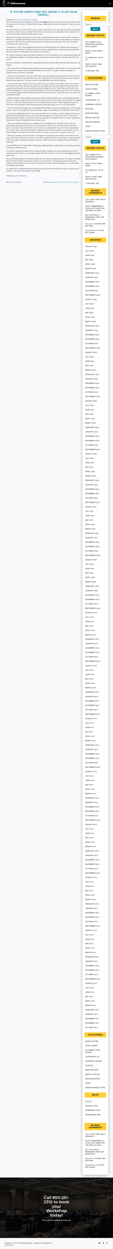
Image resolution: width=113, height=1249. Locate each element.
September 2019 (92, 608)
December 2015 (92, 807)
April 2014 (90, 895)
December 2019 (92, 595)
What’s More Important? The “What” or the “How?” (61, 182)
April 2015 (90, 842)
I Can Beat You (92, 71)
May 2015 (89, 838)
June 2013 (89, 939)
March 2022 (90, 476)
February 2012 (92, 1010)
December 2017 (92, 701)
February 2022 (92, 480)
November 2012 (92, 970)
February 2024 (92, 374)
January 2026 (91, 277)
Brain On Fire (91, 84)
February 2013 (92, 957)
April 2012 (90, 1001)
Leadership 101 (92, 100)
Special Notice (92, 117)
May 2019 (89, 626)
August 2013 (91, 930)
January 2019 (91, 643)
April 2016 (90, 789)
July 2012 (89, 988)
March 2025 (90, 321)
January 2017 (91, 749)
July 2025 (89, 304)
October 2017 (91, 710)
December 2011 (92, 1018)
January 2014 (91, 908)
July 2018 (89, 670)
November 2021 (92, 493)
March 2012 (90, 1005)
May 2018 (89, 679)
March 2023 (90, 423)
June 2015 (89, 833)
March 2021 (90, 529)
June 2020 (89, 568)
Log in (88, 1101)
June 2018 (89, 674)
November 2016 (92, 758)
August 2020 (91, 560)
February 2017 (92, 745)
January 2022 (91, 485)
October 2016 (91, 763)
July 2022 (89, 458)
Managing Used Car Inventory (94, 218)
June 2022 (89, 463)
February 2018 (92, 692)
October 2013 (91, 921)
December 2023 (92, 383)
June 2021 (89, 515)
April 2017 (90, 736)
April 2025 (90, 317)
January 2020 (91, 590)
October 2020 (91, 551)
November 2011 (92, 1023)
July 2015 (89, 829)
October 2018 (91, 657)
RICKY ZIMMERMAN (93, 206)
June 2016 (89, 780)
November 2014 (92, 864)
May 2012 (89, 996)
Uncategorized (92, 122)
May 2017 (89, 732)
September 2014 (92, 873)
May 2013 (89, 943)
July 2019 (89, 617)
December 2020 (92, 542)
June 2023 (89, 410)
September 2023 (92, 396)
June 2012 (89, 992)
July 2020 (89, 564)
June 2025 (89, 308)
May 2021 (89, 520)
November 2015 (92, 811)
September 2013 (92, 926)
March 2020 (90, 582)
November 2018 (92, 652)
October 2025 (91, 290)
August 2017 (91, 718)
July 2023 (89, 405)
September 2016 (92, 767)
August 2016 (91, 771)
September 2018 (92, 661)
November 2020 (92, 546)
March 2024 (90, 370)
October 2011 (91, 1027)
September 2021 (92, 502)
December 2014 (92, 860)
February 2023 (92, 427)
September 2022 (92, 449)
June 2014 (89, 886)
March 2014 (90, 899)
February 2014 (92, 904)
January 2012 (91, 1014)
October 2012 (91, 974)
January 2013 (91, 961)
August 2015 (91, 824)
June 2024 (89, 361)
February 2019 (92, 639)
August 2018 (91, 665)
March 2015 (90, 846)
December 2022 (92, 436)
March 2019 (90, 635)
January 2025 (91, 330)
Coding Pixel (9, 1245)
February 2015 (92, 851)
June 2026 (89, 255)
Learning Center (93, 104)
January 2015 (91, 855)
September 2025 (92, 295)
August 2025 (91, 299)
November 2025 (92, 286)
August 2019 (91, 613)
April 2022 (90, 471)
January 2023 (91, 432)
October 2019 (91, 604)
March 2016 (90, 793)
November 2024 (92, 339)
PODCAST (89, 109)
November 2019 (92, 599)
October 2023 (91, 392)
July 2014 (89, 882)
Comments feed (92, 1110)
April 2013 (90, 948)
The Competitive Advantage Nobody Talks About (94, 44)
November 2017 (92, 705)
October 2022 (91, 445)
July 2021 (89, 511)
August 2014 (91, 877)
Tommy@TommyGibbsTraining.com (56, 1220)
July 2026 (89, 251)
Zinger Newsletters (19, 176)
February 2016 (92, 798)
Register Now (92, 113)
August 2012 (91, 983)
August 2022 (91, 454)
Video (87, 126)
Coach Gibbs (91, 89)
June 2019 (89, 621)
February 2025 (92, 326)
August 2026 (91, 246)
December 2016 (92, 754)
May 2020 (89, 573)
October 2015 (91, 816)
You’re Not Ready (94, 231)
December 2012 (92, 966)
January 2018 (91, 696)
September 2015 (92, 820)
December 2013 (92, 913)
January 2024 (91, 379)
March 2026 (90, 268)
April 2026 (90, 264)
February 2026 (92, 273)
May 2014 (89, 891)
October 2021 (91, 498)
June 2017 (89, 727)
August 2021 (91, 507)
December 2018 (92, 648)
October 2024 (91, 343)
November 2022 (92, 440)
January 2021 (91, 538)
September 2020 (92, 555)
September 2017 (92, 714)
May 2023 (89, 414)
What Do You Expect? (14, 182)
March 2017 (90, 740)
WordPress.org (93, 1115)
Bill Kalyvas (91, 215)
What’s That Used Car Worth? (93, 65)
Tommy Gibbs (32, 20)
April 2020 (90, 577)
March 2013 (90, 952)
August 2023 (91, 401)
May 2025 (89, 313)
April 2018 (90, 683)
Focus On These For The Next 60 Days (95, 209)
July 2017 (89, 723)
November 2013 (92, 917)
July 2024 (89, 357)
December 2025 (92, 282)
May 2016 (89, 785)
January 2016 (91, 802)
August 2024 (91, 352)
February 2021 (92, 533)
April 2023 (90, 418)
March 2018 (90, 688)
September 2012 (92, 979)
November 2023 (92, 388)
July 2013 (89, 935)
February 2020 (92, 586)
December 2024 (92, 335)
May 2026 (89, 260)
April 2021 (90, 524)
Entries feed (91, 1106)
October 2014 (91, 868)
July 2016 (89, 776)
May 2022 (89, 467)
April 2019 (90, 630)
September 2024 (92, 348)
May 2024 (89, 365)
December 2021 (92, 489)
